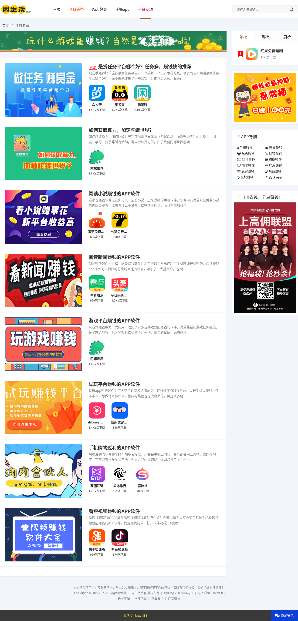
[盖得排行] (119, 474)
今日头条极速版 (122, 295)
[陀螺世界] (97, 156)
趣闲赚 (142, 104)
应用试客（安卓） (124, 422)
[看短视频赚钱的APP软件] (43, 535)
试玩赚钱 (275, 153)
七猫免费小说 (120, 231)
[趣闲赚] (142, 93)
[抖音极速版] (119, 537)
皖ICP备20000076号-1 (178, 593)
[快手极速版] (97, 537)
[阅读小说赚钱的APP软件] (43, 217)
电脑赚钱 (248, 165)
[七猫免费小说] (119, 220)
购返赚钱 (275, 159)
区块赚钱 (247, 177)
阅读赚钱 (248, 159)
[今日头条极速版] (119, 283)
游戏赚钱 (275, 147)
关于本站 (124, 598)
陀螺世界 (96, 168)
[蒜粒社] (142, 474)
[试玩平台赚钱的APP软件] (43, 408)
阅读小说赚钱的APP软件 (114, 193)
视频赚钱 (274, 171)
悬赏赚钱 (247, 171)
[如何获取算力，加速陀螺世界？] (43, 154)
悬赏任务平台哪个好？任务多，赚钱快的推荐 (140, 66)
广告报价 (174, 598)
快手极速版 (97, 549)
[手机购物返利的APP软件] (43, 472)
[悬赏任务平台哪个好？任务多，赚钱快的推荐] (43, 90)
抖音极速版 (120, 549)
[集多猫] (119, 93)
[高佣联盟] (97, 474)
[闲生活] (16, 12)
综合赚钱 (248, 153)
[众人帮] (97, 93)
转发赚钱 (275, 165)
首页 (57, 9)
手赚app (122, 9)
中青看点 (96, 295)
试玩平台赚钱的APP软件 (114, 384)
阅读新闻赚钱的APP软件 (114, 257)
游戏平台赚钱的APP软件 (114, 320)
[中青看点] (97, 283)
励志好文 (99, 9)
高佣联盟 (96, 485)
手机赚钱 (246, 147)
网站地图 (141, 598)
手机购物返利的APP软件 (114, 447)
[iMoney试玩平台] (97, 410)
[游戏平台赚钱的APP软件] (43, 345)
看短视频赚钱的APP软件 (114, 511)
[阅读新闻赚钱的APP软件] (43, 281)
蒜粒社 (142, 485)
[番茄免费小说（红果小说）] (97, 220)
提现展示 (275, 177)
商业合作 (157, 598)
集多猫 (120, 104)
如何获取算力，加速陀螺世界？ (121, 130)
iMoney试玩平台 (100, 422)
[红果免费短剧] (252, 54)
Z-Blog (110, 593)
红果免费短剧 (272, 50)
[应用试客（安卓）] (119, 410)
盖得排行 (119, 485)
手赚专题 (145, 9)
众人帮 (97, 104)
